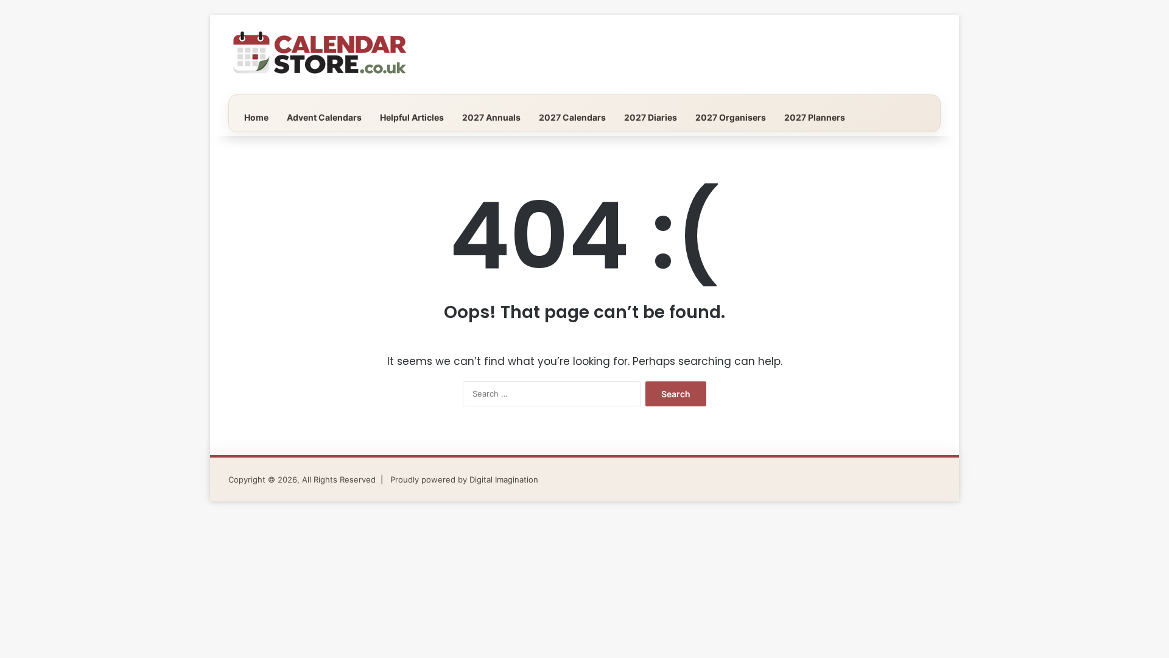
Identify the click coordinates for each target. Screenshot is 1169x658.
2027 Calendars (572, 117)
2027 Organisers (730, 117)
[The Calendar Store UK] (319, 54)
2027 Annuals (491, 117)
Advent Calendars (324, 117)
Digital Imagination (503, 479)
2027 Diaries (650, 117)
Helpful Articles (412, 117)
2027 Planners (814, 117)
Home (256, 117)
